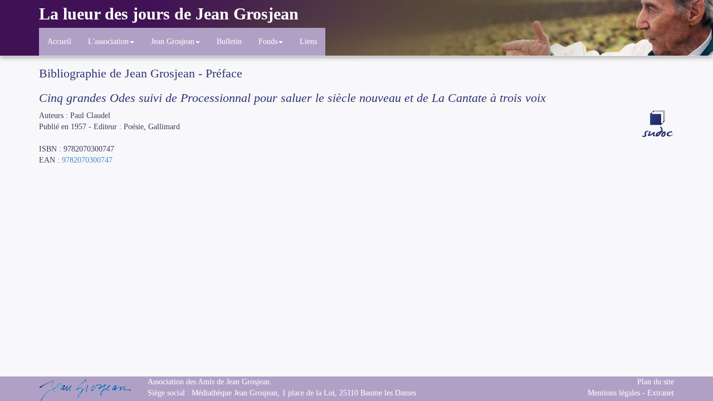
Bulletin (229, 41)
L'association (108, 41)
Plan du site (655, 382)
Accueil (59, 41)
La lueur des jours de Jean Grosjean (169, 13)
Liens (308, 41)
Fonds (267, 41)
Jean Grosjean (172, 41)
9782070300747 (87, 160)
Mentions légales (614, 393)
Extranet (660, 393)
